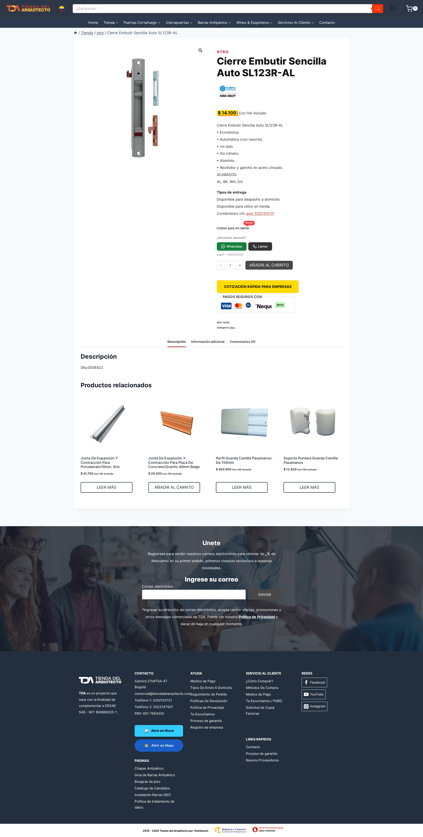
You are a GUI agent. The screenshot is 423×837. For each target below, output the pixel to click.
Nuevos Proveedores (262, 760)
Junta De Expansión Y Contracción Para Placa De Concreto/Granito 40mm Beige (174, 462)
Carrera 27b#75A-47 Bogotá (151, 684)
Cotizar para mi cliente (234, 227)
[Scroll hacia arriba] (21, 820)
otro (223, 52)
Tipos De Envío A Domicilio (211, 688)
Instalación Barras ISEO (153, 795)
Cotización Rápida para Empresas (257, 286)
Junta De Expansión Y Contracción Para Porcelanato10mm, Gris (100, 462)
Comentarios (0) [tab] (243, 341)
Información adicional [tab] (207, 341)
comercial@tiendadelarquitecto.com (156, 694)
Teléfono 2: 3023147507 (154, 707)
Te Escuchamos (202, 714)
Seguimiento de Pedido (208, 694)
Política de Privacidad (257, 617)
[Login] (394, 8)
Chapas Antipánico (149, 768)
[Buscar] (377, 8)
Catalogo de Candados (152, 788)
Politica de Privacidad (207, 707)
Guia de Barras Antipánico (155, 775)
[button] (396, 8)
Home (93, 22)
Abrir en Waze (162, 731)
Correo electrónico (159, 586)
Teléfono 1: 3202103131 (153, 700)
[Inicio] (75, 33)
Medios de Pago (202, 681)
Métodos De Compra (262, 688)
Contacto (327, 22)
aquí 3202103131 (260, 213)
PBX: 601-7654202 (149, 713)
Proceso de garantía (206, 721)
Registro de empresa (206, 727)
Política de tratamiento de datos (154, 804)
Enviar (264, 594)
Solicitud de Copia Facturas (260, 710)
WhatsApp (234, 246)
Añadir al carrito (269, 265)
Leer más (106, 487)
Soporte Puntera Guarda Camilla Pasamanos (311, 460)
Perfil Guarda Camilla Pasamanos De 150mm (244, 460)
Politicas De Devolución (208, 701)
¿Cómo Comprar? (259, 681)
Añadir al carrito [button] (174, 487)
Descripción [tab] (176, 341)
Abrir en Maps (162, 745)
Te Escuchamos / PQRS (264, 701)
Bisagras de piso (147, 781)
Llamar (263, 246)
